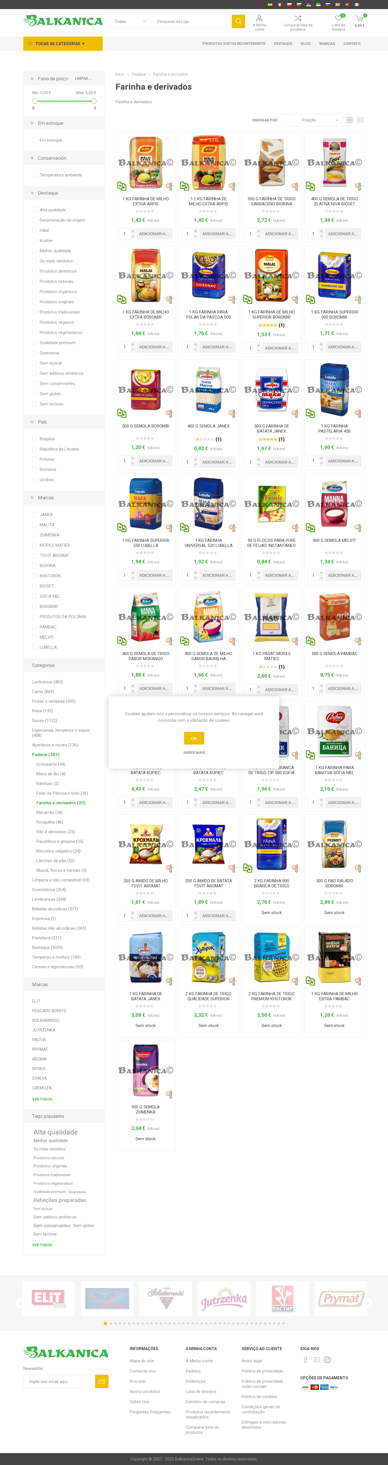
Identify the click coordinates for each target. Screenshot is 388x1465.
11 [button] (152, 1323)
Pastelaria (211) (46, 937)
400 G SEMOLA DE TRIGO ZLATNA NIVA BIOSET (334, 201)
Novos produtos (145, 1391)
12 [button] (156, 1323)
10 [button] (147, 1323)
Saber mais (194, 752)
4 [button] (120, 1323)
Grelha (349, 120)
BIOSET (47, 586)
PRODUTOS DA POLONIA (63, 616)
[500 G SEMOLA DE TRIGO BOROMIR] (146, 390)
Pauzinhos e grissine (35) (60, 841)
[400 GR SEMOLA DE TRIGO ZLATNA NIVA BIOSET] (334, 162)
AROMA (39, 1059)
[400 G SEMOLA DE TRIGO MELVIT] (334, 504)
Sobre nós (139, 1401)
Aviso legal (252, 1360)
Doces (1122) (44, 720)
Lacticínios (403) (47, 682)
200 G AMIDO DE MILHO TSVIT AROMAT (146, 883)
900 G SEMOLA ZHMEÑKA (146, 1109)
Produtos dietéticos (58, 271)
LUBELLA (48, 647)
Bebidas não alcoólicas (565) (59, 928)
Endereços (196, 1381)
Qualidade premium (58, 342)
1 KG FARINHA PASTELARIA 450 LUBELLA (334, 431)
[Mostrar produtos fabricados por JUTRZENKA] (224, 1298)
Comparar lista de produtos (297, 27)
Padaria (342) (45, 754)
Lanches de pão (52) (55, 860)
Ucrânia (47, 479)
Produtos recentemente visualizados (208, 1414)
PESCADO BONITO (49, 1010)
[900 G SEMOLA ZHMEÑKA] (146, 1070)
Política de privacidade (262, 1371)
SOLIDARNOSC (46, 1020)
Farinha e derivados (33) (60, 802)
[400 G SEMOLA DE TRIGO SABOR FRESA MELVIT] (146, 617)
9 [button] (142, 1323)
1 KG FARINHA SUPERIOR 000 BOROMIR (334, 315)
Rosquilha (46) (49, 822)
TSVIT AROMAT (54, 555)
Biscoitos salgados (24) (58, 851)
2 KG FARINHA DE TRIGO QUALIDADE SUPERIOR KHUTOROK (208, 999)
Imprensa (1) (44, 918)
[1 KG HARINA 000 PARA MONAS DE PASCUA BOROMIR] (209, 275)
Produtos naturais (56, 281)
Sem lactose (51, 404)
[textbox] (191, 21)
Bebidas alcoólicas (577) (55, 909)
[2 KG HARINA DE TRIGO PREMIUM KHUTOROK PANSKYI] (272, 957)
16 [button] (174, 1323)
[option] (48, 1298)
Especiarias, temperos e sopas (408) (61, 733)
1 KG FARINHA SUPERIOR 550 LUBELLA (145, 543)
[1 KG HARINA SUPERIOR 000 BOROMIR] (334, 275)
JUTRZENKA (43, 1030)
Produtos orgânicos (58, 291)
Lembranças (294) (49, 899)
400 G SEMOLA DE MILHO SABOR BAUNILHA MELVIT (208, 658)
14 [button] (165, 1323)
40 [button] (283, 1323)
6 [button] (129, 1323)
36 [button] (265, 1323)
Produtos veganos (57, 322)
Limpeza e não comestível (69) (61, 880)
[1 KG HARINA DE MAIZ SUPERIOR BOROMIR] (272, 275)
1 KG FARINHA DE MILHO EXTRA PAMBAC (334, 996)
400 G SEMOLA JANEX (208, 426)
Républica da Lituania (59, 449)
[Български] (299, 4)
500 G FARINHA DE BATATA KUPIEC (208, 770)
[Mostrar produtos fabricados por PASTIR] (282, 1298)
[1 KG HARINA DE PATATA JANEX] (146, 957)
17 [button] (179, 1323)
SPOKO (38, 1068)
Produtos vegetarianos (61, 332)
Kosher (46, 240)
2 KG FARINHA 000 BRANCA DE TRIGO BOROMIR (271, 886)
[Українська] (318, 4)
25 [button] (215, 1323)
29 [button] (233, 1323)
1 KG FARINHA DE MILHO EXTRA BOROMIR (145, 315)
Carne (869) (43, 691)
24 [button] (211, 1323)
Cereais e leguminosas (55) (57, 966)
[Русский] (328, 4)
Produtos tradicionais (60, 312)
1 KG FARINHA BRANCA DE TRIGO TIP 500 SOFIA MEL (272, 772)
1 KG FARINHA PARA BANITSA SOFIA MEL (334, 770)
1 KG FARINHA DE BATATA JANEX (145, 996)
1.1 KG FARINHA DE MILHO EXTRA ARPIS (208, 201)
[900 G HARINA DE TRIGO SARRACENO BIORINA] (272, 162)
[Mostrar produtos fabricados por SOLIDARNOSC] (165, 1298)
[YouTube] (316, 1359)
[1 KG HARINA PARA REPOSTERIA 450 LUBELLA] (334, 390)
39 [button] (279, 1323)
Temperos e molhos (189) (56, 957)
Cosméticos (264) (49, 889)
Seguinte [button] (367, 1303)
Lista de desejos (201, 1391)
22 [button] (202, 1323)
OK (194, 738)
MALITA (47, 524)
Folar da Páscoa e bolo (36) (62, 793)
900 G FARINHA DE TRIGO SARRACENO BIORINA (272, 201)
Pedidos (193, 1371)
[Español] (270, 4)
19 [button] (188, 1323)
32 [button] (247, 1323)
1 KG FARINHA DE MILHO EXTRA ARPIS (145, 201)
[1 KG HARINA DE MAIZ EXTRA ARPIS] (146, 162)
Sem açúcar (51, 363)
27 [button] (224, 1323)
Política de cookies (259, 1396)
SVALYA (39, 1078)
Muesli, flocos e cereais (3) (61, 870)
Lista (360, 120)
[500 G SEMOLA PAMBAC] (334, 617)
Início (120, 74)
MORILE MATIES (55, 545)
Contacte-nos (143, 1371)
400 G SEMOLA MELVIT (334, 540)
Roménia (48, 469)
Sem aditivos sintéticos (62, 373)
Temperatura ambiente (61, 175)
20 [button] (192, 1323)
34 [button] (256, 1323)
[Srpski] (308, 4)
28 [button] (229, 1323)
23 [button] (206, 1323)
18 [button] (183, 1323)
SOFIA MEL (50, 596)
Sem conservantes (57, 383)
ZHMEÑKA (49, 535)
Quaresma (49, 352)
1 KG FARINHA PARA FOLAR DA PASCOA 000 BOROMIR (208, 317)
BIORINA (48, 565)
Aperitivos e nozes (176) (55, 745)
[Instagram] (327, 1359)
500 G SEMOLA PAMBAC (335, 653)
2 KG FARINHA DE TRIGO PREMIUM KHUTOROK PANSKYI (272, 999)
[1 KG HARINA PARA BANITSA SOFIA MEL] (334, 731)
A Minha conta (259, 27)
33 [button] (252, 1323)
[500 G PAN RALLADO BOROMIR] (334, 844)
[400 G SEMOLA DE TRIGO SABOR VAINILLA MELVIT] (209, 617)
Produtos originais (57, 301)
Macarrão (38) (49, 812)
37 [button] (270, 1323)
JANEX (46, 514)
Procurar (138, 1381)
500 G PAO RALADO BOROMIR (334, 883)
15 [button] (170, 1323)
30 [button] (238, 1323)
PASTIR (39, 1039)
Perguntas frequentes (150, 1412)
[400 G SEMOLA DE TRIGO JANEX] (209, 390)
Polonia (47, 459)
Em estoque (51, 140)
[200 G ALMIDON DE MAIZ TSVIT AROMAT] (146, 844)
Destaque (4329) (47, 947)
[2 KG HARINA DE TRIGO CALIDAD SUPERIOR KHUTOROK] (209, 957)
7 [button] (133, 1323)
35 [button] (261, 1323)
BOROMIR (49, 606)
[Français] (357, 4)
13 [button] (161, 1323)
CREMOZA (42, 1088)
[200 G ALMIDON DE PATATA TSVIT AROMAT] (209, 844)
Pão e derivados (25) (55, 831)
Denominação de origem (62, 220)
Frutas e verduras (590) (54, 701)
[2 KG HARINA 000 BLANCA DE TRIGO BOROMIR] (272, 844)
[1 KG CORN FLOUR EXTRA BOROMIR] (146, 275)
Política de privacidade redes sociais (262, 1384)
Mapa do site (142, 1360)
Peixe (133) (42, 710)
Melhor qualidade (55, 250)
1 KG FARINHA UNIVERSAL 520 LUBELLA (209, 543)
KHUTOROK (50, 575)
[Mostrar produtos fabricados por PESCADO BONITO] (107, 1298)
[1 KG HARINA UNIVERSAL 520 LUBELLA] (209, 504)
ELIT (36, 1001)
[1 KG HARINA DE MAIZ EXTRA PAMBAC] (334, 957)
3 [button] (115, 1323)
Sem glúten (50, 393)
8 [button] (138, 1323)
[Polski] (289, 4)
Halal (44, 230)
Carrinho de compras (205, 1401)
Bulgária (47, 438)
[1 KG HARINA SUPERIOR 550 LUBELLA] (146, 504)
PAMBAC (48, 627)
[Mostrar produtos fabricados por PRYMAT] (341, 1298)
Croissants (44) (50, 764)
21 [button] (197, 1323)
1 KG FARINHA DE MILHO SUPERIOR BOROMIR (271, 315)
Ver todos (42, 1099)
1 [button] (105, 1323)
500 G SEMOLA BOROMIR (145, 426)
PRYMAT (40, 1049)
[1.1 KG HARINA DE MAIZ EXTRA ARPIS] (209, 162)
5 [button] (124, 1323)
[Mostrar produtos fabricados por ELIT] (48, 1298)
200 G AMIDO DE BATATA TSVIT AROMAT (208, 883)
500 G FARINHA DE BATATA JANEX (271, 429)
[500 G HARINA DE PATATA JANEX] (272, 390)
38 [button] (274, 1323)
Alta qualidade (53, 209)
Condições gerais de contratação (261, 1409)
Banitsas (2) (47, 783)
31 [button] (242, 1323)
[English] (337, 4)
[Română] (279, 4)
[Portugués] (347, 4)
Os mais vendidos (56, 261)
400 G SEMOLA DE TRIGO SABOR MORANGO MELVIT (145, 658)
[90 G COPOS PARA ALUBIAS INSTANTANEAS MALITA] (272, 504)
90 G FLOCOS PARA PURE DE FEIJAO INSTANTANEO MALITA (271, 545)
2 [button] (111, 1323)
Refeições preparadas (60, 1200)
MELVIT (47, 637)
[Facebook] (305, 1359)
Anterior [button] (20, 1303)
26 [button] (220, 1323)
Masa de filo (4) (50, 773)
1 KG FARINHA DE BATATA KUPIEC (145, 770)
